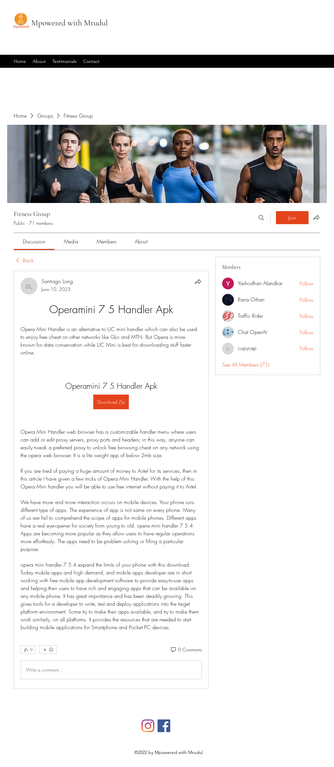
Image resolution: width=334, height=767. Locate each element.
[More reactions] (48, 649)
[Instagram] (148, 725)
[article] (111, 480)
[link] (34, 241)
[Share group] (316, 217)
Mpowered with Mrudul (69, 23)
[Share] (198, 281)
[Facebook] (164, 725)
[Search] (261, 217)
